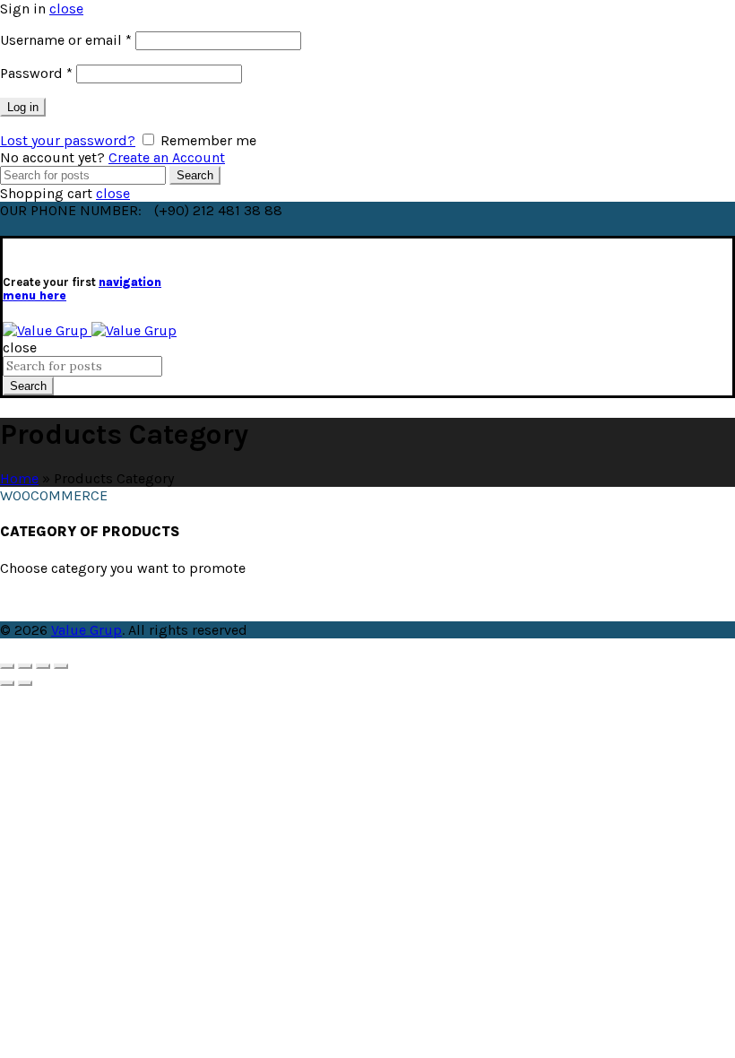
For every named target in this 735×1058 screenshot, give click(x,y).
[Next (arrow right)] (25, 683)
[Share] (25, 666)
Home (19, 478)
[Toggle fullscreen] (43, 666)
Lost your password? (67, 140)
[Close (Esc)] (7, 666)
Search (195, 175)
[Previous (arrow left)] (7, 683)
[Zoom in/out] (61, 666)
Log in (23, 107)
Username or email (66, 39)
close (66, 8)
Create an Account (166, 157)
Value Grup (86, 629)
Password (36, 73)
